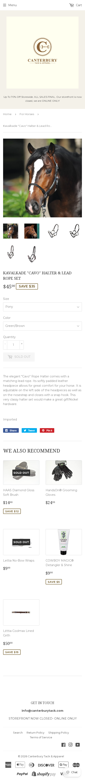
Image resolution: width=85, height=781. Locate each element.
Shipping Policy (58, 732)
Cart (78, 5)
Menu (12, 5)
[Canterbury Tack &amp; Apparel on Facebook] (63, 745)
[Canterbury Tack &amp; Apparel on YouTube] (78, 745)
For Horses (27, 114)
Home (7, 114)
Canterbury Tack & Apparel (46, 756)
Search (18, 732)
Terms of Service (41, 737)
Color (7, 318)
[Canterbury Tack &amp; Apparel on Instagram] (70, 745)
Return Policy (35, 732)
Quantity (9, 337)
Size (6, 299)
